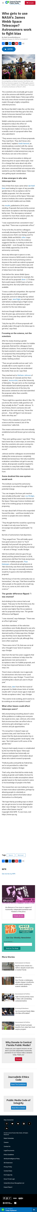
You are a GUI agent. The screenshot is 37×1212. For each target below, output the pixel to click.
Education (18, 977)
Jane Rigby (16, 299)
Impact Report (8, 1187)
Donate (31, 3)
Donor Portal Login (9, 1179)
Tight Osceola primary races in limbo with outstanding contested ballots (24, 999)
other (24, 237)
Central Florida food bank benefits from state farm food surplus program (25, 1027)
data (13, 687)
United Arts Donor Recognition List (14, 1183)
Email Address (8, 941)
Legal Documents (9, 1150)
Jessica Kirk (13, 380)
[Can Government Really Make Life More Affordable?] (8, 1012)
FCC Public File (8, 1175)
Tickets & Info (18, 916)
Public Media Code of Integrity (18, 1102)
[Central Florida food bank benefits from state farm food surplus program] (8, 1026)
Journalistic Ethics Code (18, 1078)
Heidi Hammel (23, 144)
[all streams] (34, 1209)
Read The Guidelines (18, 1084)
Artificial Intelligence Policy (12, 1158)
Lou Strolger (29, 496)
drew (24, 279)
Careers (6, 1142)
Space (11, 855)
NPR (4, 869)
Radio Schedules (9, 1138)
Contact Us (7, 1146)
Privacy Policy (8, 1167)
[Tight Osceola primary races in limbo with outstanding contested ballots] (8, 997)
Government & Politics (22, 994)
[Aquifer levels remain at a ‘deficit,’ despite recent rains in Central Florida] (8, 966)
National (21, 855)
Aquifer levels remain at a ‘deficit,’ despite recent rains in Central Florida (24, 968)
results (7, 206)
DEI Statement (8, 1162)
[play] (3, 1210)
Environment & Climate (22, 963)
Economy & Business (22, 1008)
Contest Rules (8, 1171)
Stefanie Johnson (24, 375)
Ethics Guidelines (9, 1154)
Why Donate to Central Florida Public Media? (18, 1044)
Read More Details (18, 1108)
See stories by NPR (8, 874)
